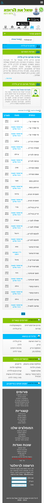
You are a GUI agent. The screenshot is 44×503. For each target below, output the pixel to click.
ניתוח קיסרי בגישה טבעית (33, 375)
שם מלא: (30, 478)
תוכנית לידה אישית (13, 374)
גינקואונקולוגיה (15, 325)
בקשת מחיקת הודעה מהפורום (22, 457)
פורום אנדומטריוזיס (33, 325)
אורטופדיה (22, 421)
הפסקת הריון (35, 348)
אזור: (31, 485)
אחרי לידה (17, 351)
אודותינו (21, 455)
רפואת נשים (22, 423)
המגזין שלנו (22, 436)
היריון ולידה (22, 414)
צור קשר (22, 460)
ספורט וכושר (22, 415)
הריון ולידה (17, 329)
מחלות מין (36, 351)
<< (23, 314)
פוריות (38, 329)
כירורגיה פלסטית (22, 395)
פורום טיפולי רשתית (21, 406)
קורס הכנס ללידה (14, 371)
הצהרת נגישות (22, 451)
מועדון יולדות (35, 367)
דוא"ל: (31, 481)
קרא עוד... (8, 78)
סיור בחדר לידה (14, 378)
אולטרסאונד (36, 371)
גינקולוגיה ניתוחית (22, 398)
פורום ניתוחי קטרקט (22, 440)
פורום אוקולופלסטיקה (22, 402)
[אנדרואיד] (33, 21)
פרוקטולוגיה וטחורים (22, 400)
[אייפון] (23, 25)
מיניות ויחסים (16, 348)
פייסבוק (18, 364)
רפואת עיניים (22, 419)
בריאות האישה (35, 341)
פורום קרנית (22, 397)
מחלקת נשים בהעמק (32, 364)
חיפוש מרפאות (22, 431)
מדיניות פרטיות (22, 450)
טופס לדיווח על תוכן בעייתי (22, 459)
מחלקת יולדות (15, 367)
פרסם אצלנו (22, 453)
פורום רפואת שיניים (22, 404)
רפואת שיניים (22, 417)
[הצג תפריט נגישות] (2, 2)
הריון (39, 345)
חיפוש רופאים (21, 432)
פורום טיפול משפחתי (22, 438)
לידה (19, 345)
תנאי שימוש (22, 448)
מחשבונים (22, 434)
